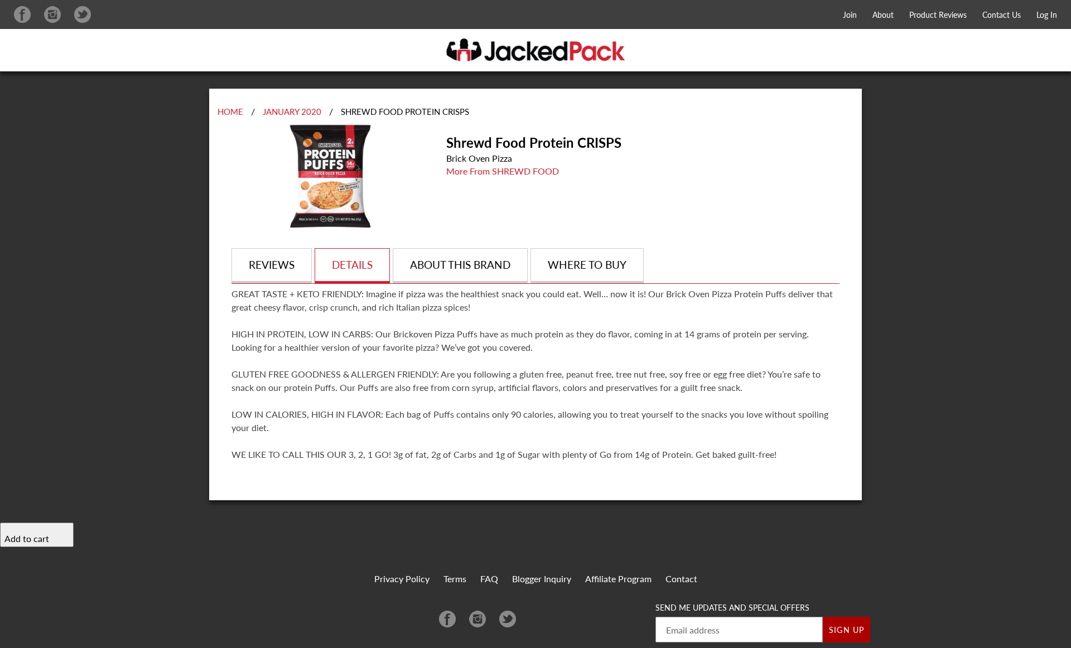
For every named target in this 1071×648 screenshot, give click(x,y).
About (883, 15)
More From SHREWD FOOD (502, 171)
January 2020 (292, 112)
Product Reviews (938, 15)
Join (850, 15)
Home (230, 112)
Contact (681, 578)
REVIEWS (272, 264)
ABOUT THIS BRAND (460, 264)
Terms (454, 578)
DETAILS (352, 264)
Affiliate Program (618, 578)
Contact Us (1001, 15)
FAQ (489, 578)
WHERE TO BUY (587, 264)
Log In (1046, 15)
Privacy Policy (402, 578)
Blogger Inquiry (541, 578)
